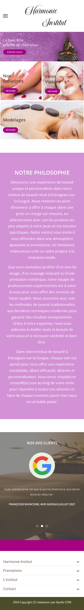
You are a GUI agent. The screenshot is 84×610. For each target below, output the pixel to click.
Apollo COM (63, 602)
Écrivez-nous (14, 52)
